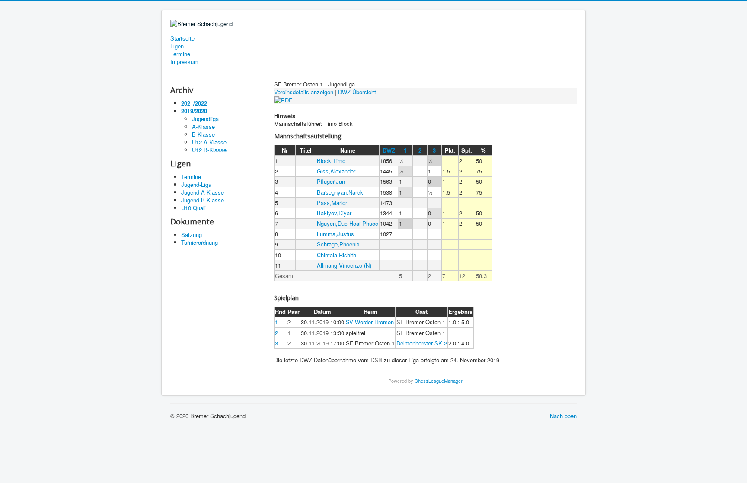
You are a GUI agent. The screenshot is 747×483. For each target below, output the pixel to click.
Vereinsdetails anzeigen (303, 92)
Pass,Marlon (332, 202)
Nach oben (563, 416)
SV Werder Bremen (370, 322)
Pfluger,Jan (331, 181)
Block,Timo (331, 161)
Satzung (191, 234)
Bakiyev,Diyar (334, 213)
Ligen (177, 46)
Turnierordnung (199, 242)
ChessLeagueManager (439, 380)
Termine (180, 54)
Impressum (184, 62)
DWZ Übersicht (357, 92)
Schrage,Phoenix (338, 244)
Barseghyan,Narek (340, 192)
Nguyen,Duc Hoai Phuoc (347, 223)
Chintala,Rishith (336, 255)
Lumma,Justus (335, 234)
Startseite (182, 38)
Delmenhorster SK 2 (421, 343)
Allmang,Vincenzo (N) (344, 265)
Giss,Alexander (336, 171)
